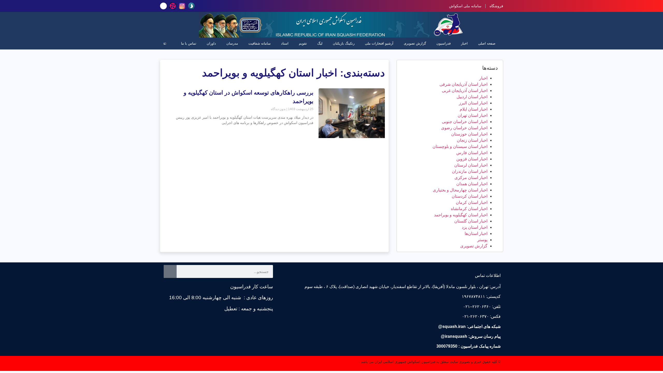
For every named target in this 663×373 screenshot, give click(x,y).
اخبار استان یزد (474, 227)
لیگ (319, 43)
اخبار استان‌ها (476, 233)
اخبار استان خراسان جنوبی (464, 121)
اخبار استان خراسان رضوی (464, 128)
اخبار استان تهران (472, 115)
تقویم (303, 43)
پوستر (482, 240)
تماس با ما (188, 43)
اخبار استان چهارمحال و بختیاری (460, 190)
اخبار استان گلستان (470, 221)
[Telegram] (163, 6)
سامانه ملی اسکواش (465, 6)
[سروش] (191, 6)
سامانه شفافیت (259, 43)
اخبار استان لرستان (470, 165)
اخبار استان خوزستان (469, 134)
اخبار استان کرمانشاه (469, 208)
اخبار (464, 43)
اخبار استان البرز (473, 103)
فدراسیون (443, 43)
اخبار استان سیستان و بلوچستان (460, 146)
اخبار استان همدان (471, 184)
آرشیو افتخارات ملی (379, 43)
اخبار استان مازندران (469, 171)
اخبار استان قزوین (471, 159)
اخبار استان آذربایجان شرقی (463, 84)
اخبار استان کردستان (469, 196)
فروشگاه (496, 6)
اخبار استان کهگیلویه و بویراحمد (460, 215)
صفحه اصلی (486, 43)
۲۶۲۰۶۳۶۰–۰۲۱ (477, 306)
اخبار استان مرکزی (471, 177)
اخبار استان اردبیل (472, 97)
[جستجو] (170, 271)
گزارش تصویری (415, 43)
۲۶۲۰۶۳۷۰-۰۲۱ (475, 316)
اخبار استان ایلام (473, 109)
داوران (211, 43)
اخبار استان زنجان (472, 140)
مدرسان (232, 43)
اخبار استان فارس (471, 152)
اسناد (285, 43)
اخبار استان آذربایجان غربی (464, 90)
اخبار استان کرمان (471, 202)
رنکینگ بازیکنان (344, 43)
